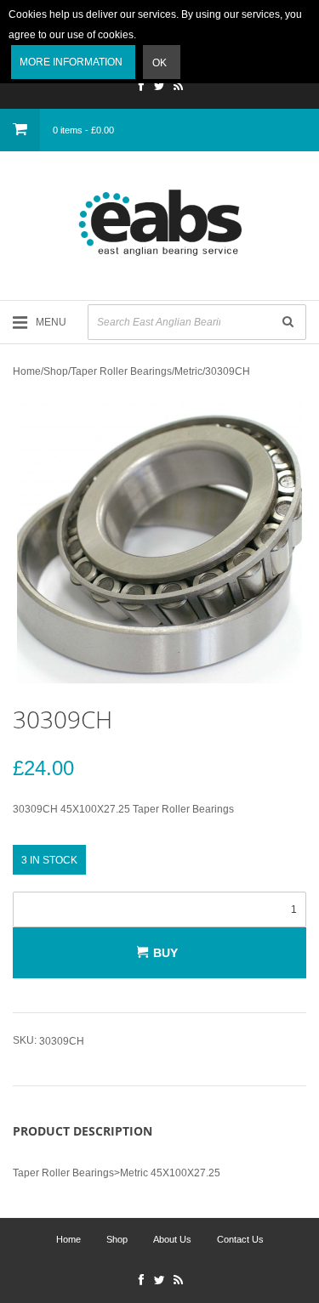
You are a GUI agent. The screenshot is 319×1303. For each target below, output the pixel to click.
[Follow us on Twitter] (160, 87)
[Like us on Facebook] (141, 87)
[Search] (288, 322)
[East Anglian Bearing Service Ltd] (159, 222)
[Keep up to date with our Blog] (179, 87)
